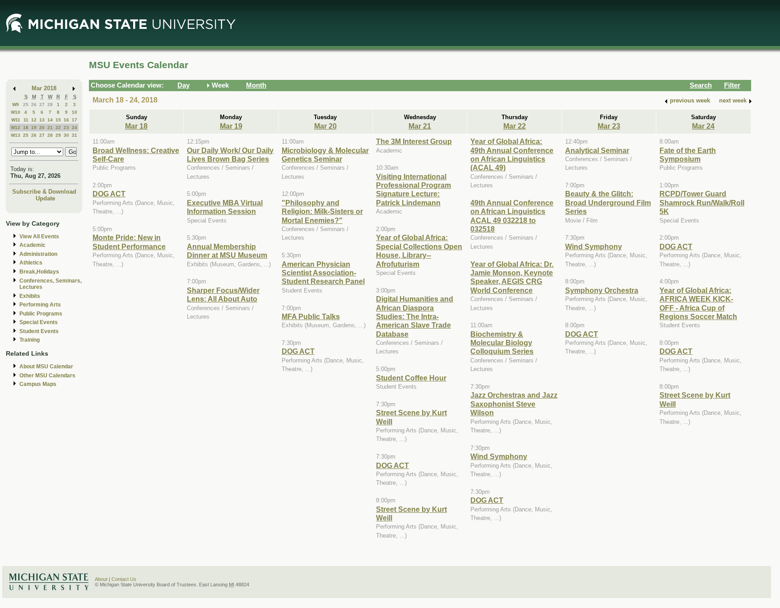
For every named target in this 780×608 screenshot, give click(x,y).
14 (50, 119)
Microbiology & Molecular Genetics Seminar (325, 154)
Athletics (30, 263)
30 (66, 135)
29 (58, 135)
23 (66, 127)
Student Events (39, 331)
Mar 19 (231, 126)
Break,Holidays (39, 272)
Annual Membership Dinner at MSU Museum (227, 250)
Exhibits (29, 296)
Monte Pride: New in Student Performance (129, 241)
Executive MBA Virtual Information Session (225, 207)
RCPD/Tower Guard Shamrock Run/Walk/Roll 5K (701, 202)
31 (74, 135)
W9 (15, 104)
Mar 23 (609, 126)
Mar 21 (420, 126)
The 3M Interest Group (414, 141)
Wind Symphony (498, 456)
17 (74, 119)
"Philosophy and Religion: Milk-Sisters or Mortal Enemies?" (322, 211)
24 (74, 127)
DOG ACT (109, 194)
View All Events (39, 236)
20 (42, 127)
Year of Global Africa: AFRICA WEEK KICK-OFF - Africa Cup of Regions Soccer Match (698, 303)
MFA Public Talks (311, 316)
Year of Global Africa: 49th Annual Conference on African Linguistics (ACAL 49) (511, 154)
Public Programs (40, 314)
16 (66, 119)
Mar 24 (703, 126)
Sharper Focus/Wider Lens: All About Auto (223, 294)
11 (25, 119)
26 (34, 104)
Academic (32, 245)
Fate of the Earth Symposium (687, 154)
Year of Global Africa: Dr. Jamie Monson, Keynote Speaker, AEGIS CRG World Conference (511, 277)
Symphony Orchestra (601, 290)
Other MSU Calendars (47, 375)
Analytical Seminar (597, 150)
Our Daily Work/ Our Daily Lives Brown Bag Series (230, 154)
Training (29, 340)
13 (42, 119)
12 (34, 119)
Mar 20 (325, 126)
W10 (15, 112)
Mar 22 (514, 126)
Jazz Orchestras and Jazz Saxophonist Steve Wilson (513, 404)
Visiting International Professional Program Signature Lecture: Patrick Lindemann (413, 189)
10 (74, 112)
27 (42, 104)
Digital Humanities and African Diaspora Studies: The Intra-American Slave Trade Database (414, 316)
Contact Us (123, 579)
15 (58, 119)
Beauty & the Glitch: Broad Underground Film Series (608, 202)
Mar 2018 (44, 88)
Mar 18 (136, 126)
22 (58, 127)
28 (50, 104)
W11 (15, 119)
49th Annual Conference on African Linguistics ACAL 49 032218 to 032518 (511, 216)
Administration (38, 254)
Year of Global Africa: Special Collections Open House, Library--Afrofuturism (419, 250)
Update (45, 198)
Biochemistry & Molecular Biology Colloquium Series (502, 343)
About (101, 579)
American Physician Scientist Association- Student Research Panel (323, 273)
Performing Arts (40, 305)
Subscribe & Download (44, 191)
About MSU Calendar (46, 366)
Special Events (38, 322)
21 (50, 127)
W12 (15, 127)
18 (25, 127)
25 (25, 104)
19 (34, 127)
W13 (15, 135)
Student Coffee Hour (411, 378)
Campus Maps (37, 384)
